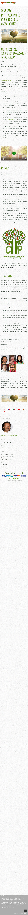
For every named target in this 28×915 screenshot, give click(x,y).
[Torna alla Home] (8, 3)
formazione (11, 119)
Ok (25, 911)
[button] (26, 3)
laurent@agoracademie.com (9, 435)
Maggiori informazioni (20, 913)
